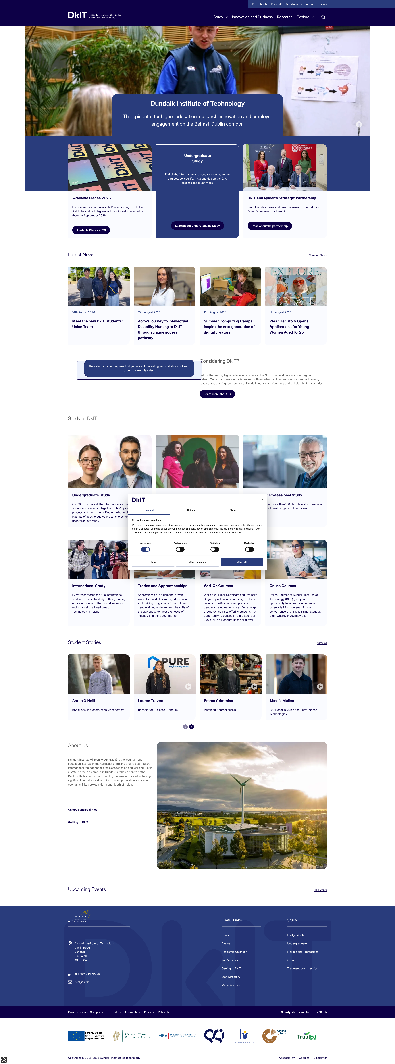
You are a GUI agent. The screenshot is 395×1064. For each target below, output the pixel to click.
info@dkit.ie (81, 982)
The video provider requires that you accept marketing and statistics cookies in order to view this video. (139, 368)
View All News (318, 255)
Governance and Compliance (86, 1012)
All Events (320, 890)
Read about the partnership (270, 226)
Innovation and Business (252, 17)
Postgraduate (296, 935)
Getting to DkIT (78, 822)
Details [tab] (191, 510)
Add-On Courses (218, 586)
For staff (276, 4)
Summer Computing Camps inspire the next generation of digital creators (229, 327)
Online (291, 960)
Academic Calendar (234, 951)
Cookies (304, 1057)
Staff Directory (231, 976)
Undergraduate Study (91, 495)
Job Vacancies (231, 960)
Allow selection (197, 562)
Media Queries (231, 985)
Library (322, 4)
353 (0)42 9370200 (87, 973)
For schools (259, 4)
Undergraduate (297, 943)
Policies (149, 1012)
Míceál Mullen (282, 700)
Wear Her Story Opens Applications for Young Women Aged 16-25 (289, 327)
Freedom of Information (124, 1012)
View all (322, 643)
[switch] (180, 549)
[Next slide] (191, 726)
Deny (153, 562)
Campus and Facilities (82, 809)
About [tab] (233, 510)
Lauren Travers (151, 700)
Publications (165, 1012)
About (310, 4)
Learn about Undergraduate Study (197, 225)
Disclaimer (320, 1057)
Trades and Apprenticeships (162, 586)
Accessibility (287, 1057)
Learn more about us (217, 394)
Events (226, 943)
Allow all (242, 562)
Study (218, 17)
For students (294, 4)
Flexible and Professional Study (275, 495)
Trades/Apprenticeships (302, 968)
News (225, 935)
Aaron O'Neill (83, 700)
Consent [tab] (149, 510)
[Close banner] (262, 500)
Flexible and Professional (303, 951)
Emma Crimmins (218, 700)
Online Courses (283, 586)
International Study (89, 586)
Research (285, 17)
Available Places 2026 (91, 230)
